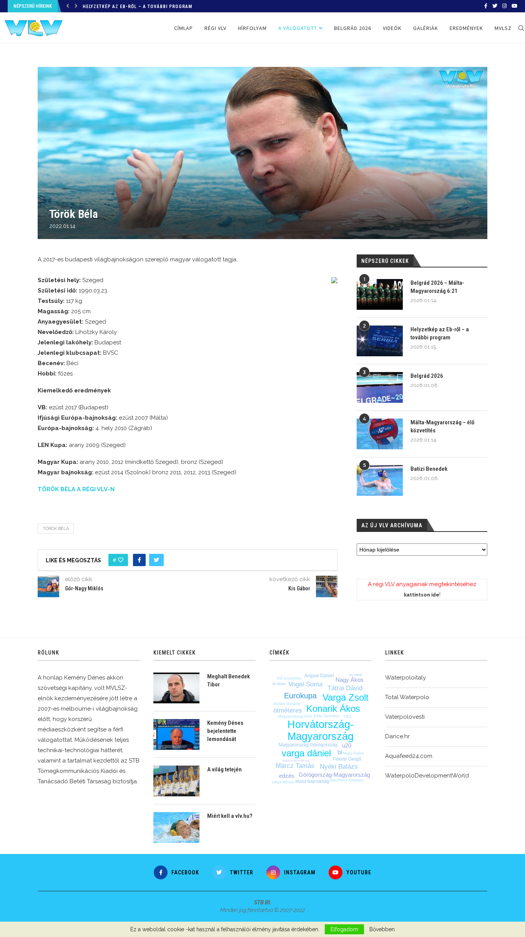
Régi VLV (215, 28)
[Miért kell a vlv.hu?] (176, 827)
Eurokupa (300, 695)
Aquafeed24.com (408, 756)
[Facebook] (485, 6)
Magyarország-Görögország (308, 745)
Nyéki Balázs (339, 766)
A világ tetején (224, 769)
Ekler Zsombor (326, 716)
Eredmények (466, 28)
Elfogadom (344, 929)
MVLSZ (503, 28)
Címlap (183, 28)
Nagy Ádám (353, 753)
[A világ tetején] (176, 781)
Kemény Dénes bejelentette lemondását (225, 731)
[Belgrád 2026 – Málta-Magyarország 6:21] (380, 294)
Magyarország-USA (295, 716)
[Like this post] (120, 560)
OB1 (348, 716)
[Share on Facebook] (139, 560)
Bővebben (382, 929)
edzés (286, 776)
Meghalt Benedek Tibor (228, 680)
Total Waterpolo (407, 697)
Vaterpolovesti (405, 716)
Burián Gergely (287, 703)
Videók (392, 28)
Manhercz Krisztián (347, 780)
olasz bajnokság (312, 781)
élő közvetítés (289, 678)
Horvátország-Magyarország (320, 730)
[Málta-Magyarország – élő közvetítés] (380, 434)
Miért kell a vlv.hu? (229, 815)
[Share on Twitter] (156, 560)
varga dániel (306, 753)
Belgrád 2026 (352, 28)
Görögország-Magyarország (334, 774)
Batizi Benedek (428, 468)
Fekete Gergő (347, 759)
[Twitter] (494, 6)
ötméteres (287, 710)
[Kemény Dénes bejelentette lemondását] (176, 734)
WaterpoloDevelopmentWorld (427, 775)
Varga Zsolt (345, 697)
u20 (346, 745)
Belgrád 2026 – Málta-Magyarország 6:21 (437, 286)
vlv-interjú (355, 674)
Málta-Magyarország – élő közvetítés (442, 426)
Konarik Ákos (333, 708)
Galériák (425, 28)
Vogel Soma (305, 684)
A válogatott (297, 28)
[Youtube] (514, 6)
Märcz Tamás (295, 765)
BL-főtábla (279, 684)
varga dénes (283, 782)
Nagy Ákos (350, 679)
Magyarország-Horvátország (295, 760)
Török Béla (56, 528)
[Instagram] (504, 6)
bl (339, 752)
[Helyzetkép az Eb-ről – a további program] (380, 341)
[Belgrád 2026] (380, 387)
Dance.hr (397, 736)
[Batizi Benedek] (380, 480)
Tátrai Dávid (344, 688)
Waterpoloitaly (405, 677)
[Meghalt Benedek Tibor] (176, 688)
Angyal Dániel (319, 675)
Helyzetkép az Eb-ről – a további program (137, 6)
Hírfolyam (252, 28)
